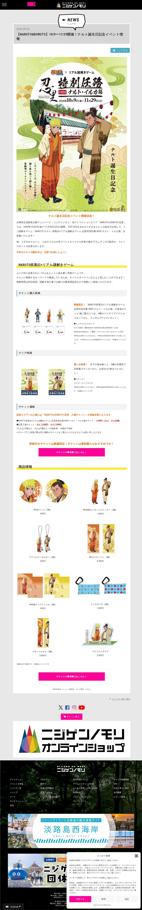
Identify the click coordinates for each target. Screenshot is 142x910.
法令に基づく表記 (121, 788)
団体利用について (80, 779)
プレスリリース (79, 801)
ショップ (14, 792)
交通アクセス (46, 792)
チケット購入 (73, 717)
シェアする (122, 50)
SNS (115, 784)
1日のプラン (45, 779)
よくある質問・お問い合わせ (85, 788)
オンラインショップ (18, 801)
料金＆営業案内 (47, 788)
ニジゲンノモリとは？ (49, 797)
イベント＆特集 (16, 784)
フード (13, 797)
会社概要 (117, 792)
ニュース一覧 (15, 788)
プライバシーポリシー (102, 905)
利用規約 (77, 792)
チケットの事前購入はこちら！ (71, 452)
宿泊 (12, 805)
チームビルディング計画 (83, 784)
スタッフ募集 (119, 797)
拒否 (104, 899)
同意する (80, 899)
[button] (136, 855)
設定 (127, 899)
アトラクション (16, 779)
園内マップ (45, 784)
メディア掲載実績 (121, 779)
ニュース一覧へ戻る (121, 699)
